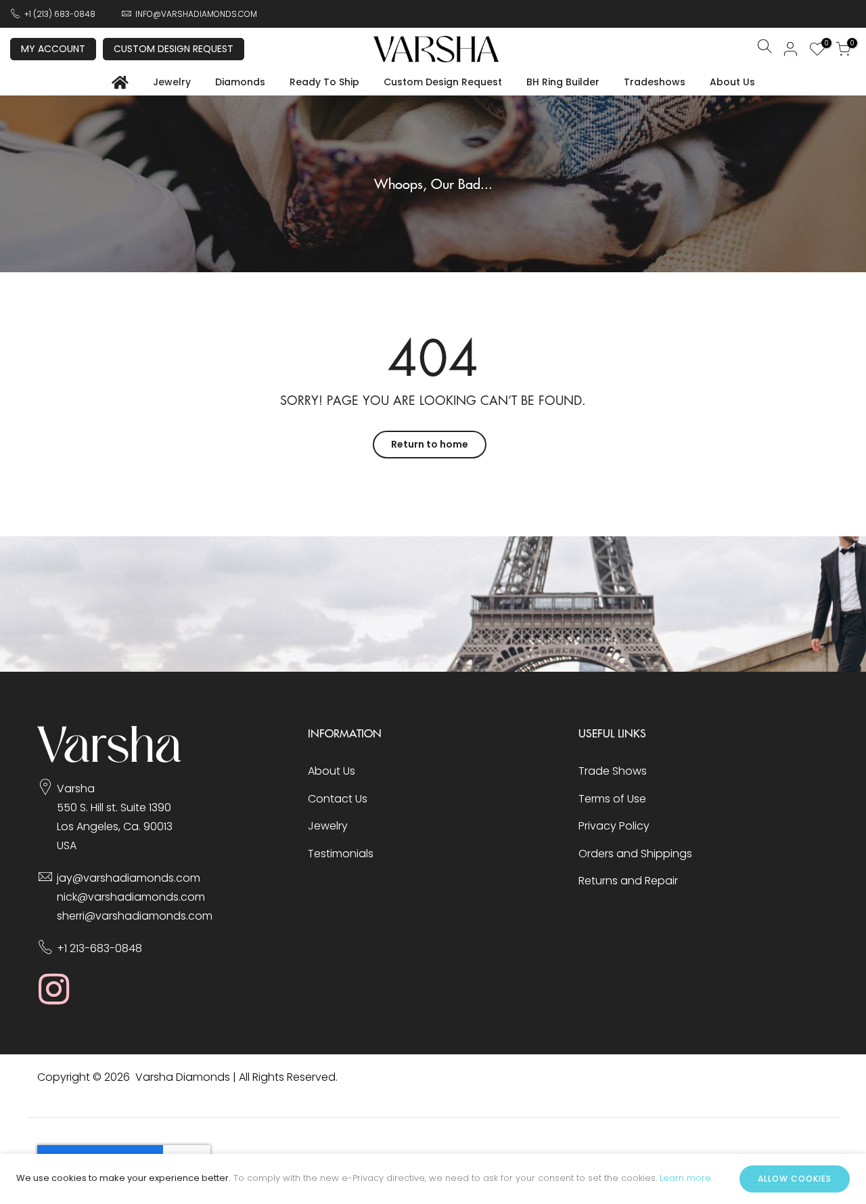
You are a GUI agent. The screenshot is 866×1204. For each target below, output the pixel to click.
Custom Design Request (173, 49)
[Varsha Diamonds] (109, 759)
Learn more (685, 1177)
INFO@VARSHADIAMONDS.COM (196, 14)
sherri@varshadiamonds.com (134, 916)
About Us (732, 82)
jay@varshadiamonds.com (128, 878)
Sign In (791, 48)
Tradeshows (654, 82)
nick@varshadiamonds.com (131, 897)
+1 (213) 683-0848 (59, 14)
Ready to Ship (324, 82)
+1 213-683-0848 (99, 948)
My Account (53, 49)
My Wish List (824, 44)
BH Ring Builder (562, 82)
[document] (433, 1179)
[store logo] (436, 49)
